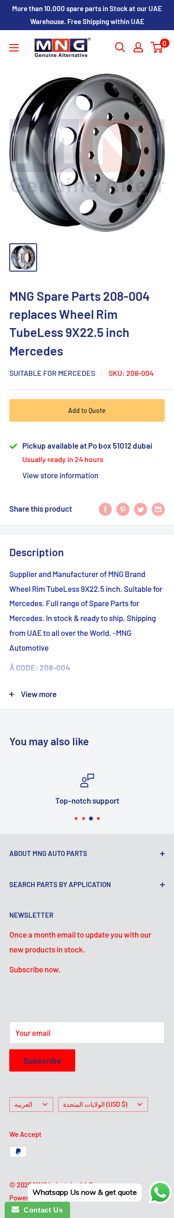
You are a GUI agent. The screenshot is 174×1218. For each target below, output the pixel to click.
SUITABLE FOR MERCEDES (52, 372)
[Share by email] (158, 508)
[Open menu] (14, 47)
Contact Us (41, 1210)
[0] (157, 47)
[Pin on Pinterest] (122, 508)
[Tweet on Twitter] (140, 508)
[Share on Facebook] (105, 508)
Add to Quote (87, 410)
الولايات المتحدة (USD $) (95, 1104)
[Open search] (120, 47)
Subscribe (42, 1060)
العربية (23, 1104)
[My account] (138, 47)
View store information (60, 475)
